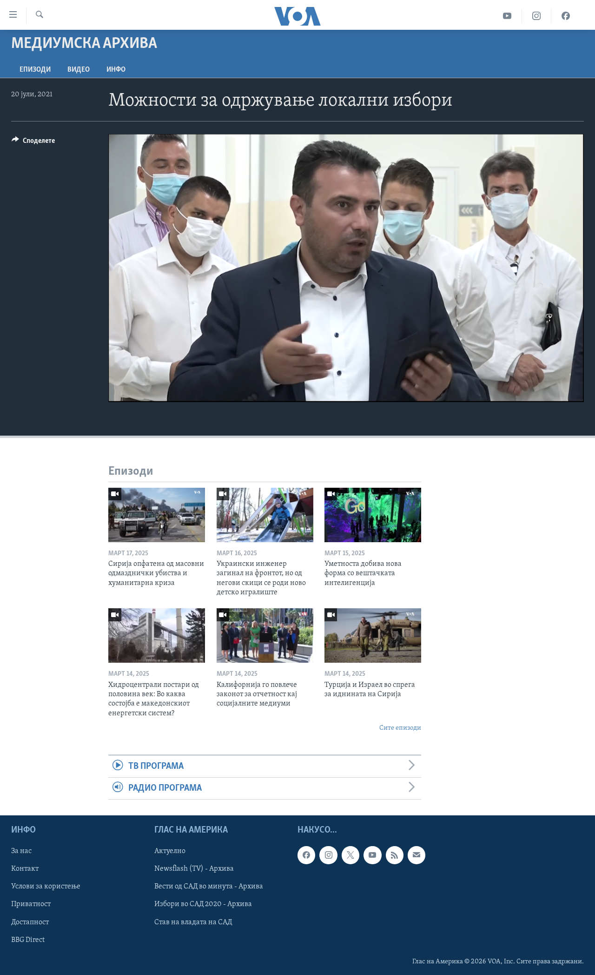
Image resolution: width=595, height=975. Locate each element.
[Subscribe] (416, 855)
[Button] (33, 143)
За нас (21, 851)
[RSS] (394, 855)
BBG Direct (28, 940)
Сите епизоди (400, 728)
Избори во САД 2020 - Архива (203, 904)
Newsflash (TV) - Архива (194, 869)
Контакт (25, 869)
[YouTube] (507, 16)
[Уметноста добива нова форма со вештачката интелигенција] (372, 515)
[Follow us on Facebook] (306, 855)
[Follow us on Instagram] (328, 855)
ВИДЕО (78, 70)
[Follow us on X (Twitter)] (350, 855)
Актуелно (169, 851)
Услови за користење (45, 887)
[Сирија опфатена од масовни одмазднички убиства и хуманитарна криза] (156, 515)
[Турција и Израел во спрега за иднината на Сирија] (372, 635)
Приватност (31, 904)
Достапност (30, 922)
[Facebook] (565, 16)
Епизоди (35, 70)
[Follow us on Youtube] (372, 855)
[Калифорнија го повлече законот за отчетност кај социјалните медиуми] (265, 635)
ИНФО (116, 70)
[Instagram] (536, 16)
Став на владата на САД (193, 922)
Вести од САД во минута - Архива (208, 887)
